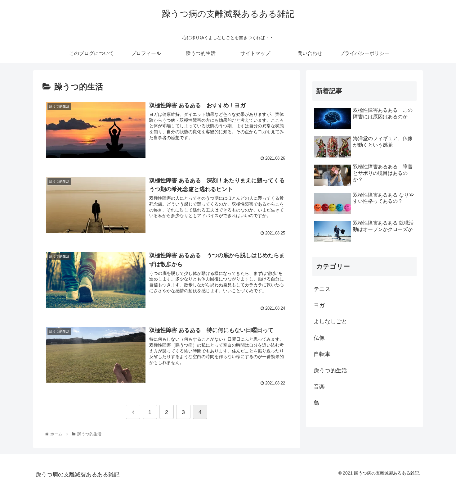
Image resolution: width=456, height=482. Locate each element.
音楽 (319, 387)
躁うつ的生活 (330, 370)
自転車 (322, 354)
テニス (322, 289)
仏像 (319, 338)
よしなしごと (330, 321)
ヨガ (319, 305)
